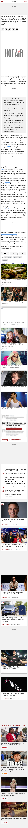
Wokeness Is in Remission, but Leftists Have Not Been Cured (12, 593)
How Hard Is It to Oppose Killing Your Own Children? (13, 694)
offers (2, 169)
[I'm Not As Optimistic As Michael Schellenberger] (14, 510)
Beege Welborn (5, 624)
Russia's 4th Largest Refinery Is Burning (15, 486)
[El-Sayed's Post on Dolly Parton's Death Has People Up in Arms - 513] (14, 784)
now (2, 79)
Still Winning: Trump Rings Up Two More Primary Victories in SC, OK (14, 545)
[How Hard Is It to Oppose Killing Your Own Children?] (14, 684)
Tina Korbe (5, 26)
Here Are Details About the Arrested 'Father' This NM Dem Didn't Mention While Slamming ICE (12, 769)
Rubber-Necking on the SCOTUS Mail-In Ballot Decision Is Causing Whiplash (13, 619)
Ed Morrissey (5, 549)
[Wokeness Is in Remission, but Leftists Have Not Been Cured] (14, 583)
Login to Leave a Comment (14, 429)
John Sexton (4, 597)
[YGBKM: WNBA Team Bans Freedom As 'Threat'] (14, 658)
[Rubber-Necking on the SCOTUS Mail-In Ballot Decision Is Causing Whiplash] (14, 608)
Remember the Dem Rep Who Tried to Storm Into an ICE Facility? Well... (12, 744)
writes (8, 146)
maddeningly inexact (8, 208)
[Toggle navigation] (2, 1)
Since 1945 (7, 182)
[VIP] (25, 1)
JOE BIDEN (4, 260)
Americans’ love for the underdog (9, 234)
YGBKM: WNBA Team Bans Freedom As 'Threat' (11, 668)
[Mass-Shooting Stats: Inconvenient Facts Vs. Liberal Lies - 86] (14, 809)
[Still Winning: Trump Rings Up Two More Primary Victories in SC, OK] (14, 535)
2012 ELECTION (8, 257)
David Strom (5, 524)
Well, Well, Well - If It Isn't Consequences (15, 473)
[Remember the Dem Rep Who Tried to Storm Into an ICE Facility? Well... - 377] (14, 734)
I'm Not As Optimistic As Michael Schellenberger (13, 520)
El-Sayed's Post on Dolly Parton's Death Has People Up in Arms (13, 794)
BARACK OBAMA (17, 257)
